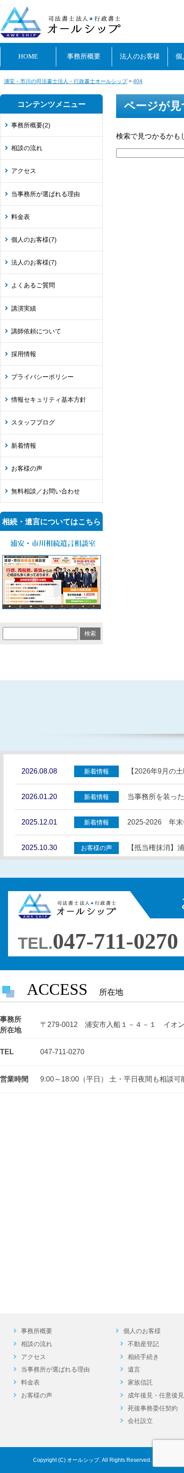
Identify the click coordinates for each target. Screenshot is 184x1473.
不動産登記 (143, 1343)
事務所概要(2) (30, 125)
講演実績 (23, 308)
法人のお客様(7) (34, 262)
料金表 (20, 216)
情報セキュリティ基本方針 (48, 399)
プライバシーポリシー (42, 376)
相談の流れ (26, 148)
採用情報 (23, 354)
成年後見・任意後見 (156, 1395)
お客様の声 (26, 468)
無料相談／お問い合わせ (45, 491)
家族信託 (140, 1382)
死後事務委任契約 (153, 1408)
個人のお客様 (142, 1330)
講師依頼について (36, 331)
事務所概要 (36, 1330)
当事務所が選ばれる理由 (45, 194)
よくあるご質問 (33, 285)
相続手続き (143, 1356)
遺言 (134, 1369)
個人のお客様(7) (34, 239)
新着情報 (23, 445)
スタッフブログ (33, 422)
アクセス (23, 170)
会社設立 (140, 1420)
